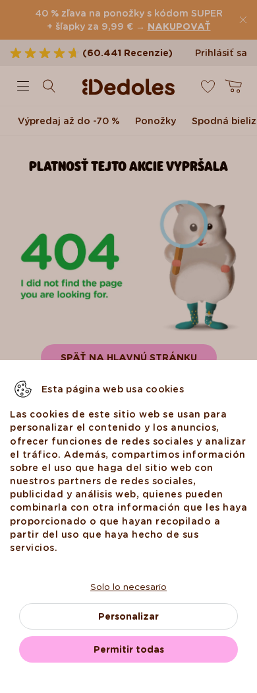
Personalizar (128, 616)
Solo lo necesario (128, 586)
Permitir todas (129, 649)
